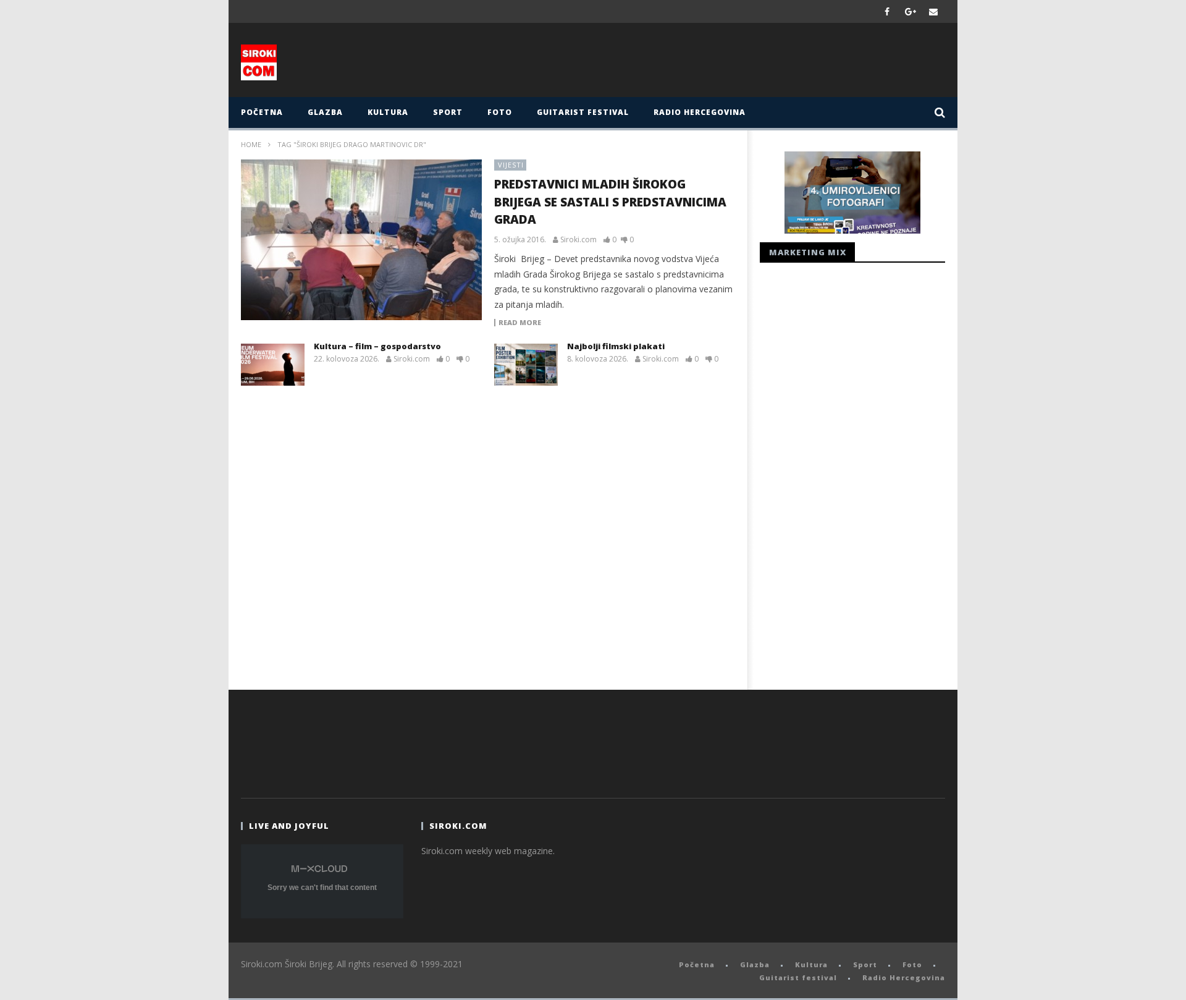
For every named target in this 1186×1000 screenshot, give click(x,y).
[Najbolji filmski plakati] (526, 365)
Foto (499, 112)
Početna (262, 112)
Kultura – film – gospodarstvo (377, 346)
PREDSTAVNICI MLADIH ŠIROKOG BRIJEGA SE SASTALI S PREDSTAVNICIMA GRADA (610, 201)
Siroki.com (578, 240)
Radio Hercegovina (700, 112)
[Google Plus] (910, 11)
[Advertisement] (714, 63)
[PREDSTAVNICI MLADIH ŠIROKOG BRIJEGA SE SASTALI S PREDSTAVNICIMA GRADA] (361, 239)
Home (251, 144)
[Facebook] (887, 11)
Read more (519, 322)
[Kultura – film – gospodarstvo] (273, 365)
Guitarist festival (583, 112)
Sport (448, 112)
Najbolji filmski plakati (616, 346)
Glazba (325, 112)
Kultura (388, 112)
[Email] (933, 11)
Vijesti (511, 164)
